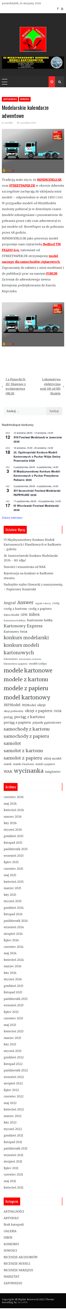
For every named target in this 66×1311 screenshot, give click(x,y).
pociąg (8, 717)
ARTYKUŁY (11, 1218)
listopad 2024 (13, 914)
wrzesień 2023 (13, 1005)
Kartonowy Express (23, 626)
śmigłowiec (53, 771)
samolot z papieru (23, 758)
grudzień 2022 (14, 1057)
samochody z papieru (26, 736)
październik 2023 (15, 999)
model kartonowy (27, 697)
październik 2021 (15, 1148)
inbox (34, 614)
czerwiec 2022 (13, 1096)
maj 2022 (10, 1103)
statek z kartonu (23, 764)
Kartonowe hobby (40, 620)
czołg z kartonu (15, 608)
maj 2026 (10, 803)
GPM (24, 615)
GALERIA (10, 1231)
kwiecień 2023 (13, 1031)
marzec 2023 (12, 1038)
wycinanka (28, 770)
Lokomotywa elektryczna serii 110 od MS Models (50, 386)
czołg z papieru (40, 608)
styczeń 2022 (13, 1129)
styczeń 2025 (13, 901)
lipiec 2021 (11, 1168)
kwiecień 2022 (14, 1109)
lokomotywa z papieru (15, 664)
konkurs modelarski (26, 638)
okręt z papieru (38, 711)
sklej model (52, 758)
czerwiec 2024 (13, 947)
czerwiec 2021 (13, 1174)
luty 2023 (10, 1044)
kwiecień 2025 (14, 881)
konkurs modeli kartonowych (21, 649)
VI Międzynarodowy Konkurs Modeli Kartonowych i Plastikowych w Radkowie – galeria (32, 544)
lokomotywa (11, 659)
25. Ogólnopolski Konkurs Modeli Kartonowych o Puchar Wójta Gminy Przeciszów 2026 (37, 456)
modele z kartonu (26, 679)
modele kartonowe (28, 670)
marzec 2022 (12, 1116)
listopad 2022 (13, 1064)
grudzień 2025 (13, 836)
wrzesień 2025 (14, 855)
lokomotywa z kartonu (30, 659)
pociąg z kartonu (29, 717)
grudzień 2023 (13, 986)
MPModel (12, 705)
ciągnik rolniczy (43, 603)
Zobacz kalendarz (12, 517)
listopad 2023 (13, 992)
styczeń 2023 (12, 1051)
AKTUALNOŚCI (10, 99)
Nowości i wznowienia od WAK (25, 567)
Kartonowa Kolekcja (14, 620)
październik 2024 (16, 921)
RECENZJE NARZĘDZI (18, 1270)
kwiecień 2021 (13, 1187)
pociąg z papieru (17, 722)
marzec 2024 (12, 966)
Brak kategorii (14, 1224)
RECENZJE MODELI (17, 1263)
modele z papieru (26, 688)
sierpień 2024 (13, 934)
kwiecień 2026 (14, 810)
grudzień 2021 (13, 1135)
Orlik (58, 711)
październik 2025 (16, 849)
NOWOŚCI (24, 99)
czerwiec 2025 (13, 868)
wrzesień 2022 (14, 1077)
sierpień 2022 (13, 1083)
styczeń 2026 (13, 829)
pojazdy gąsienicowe (46, 722)
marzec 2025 (12, 888)
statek (8, 764)
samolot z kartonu (23, 750)
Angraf (10, 603)
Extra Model (11, 615)
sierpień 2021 (13, 1161)
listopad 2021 (13, 1142)
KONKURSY (11, 1244)
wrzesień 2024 (14, 927)
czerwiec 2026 (13, 797)
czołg (55, 603)
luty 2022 (10, 1122)
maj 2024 (10, 953)
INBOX (8, 1237)
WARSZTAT (11, 1276)
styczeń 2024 (13, 979)
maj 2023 (10, 1025)
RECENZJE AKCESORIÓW (21, 1257)
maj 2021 (10, 1181)
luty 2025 (10, 894)
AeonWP (22, 1302)
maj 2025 (10, 875)
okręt (41, 705)
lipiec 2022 (11, 1090)
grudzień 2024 (14, 908)
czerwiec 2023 (13, 1018)
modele (9, 122)
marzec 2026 (12, 816)
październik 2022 (16, 1070)
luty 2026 (10, 823)
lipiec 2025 (11, 862)
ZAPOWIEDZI (13, 1283)
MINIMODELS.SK (49, 179)
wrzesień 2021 (13, 1155)
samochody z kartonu (27, 729)
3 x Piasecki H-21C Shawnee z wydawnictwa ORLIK (16, 386)
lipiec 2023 (11, 1012)
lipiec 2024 (11, 940)
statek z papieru (45, 764)
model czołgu (38, 663)
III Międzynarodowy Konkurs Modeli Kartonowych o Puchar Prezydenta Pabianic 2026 (37, 475)
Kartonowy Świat (15, 631)
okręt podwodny (13, 711)
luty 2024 (10, 973)
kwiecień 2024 (14, 960)
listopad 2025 (13, 842)
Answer (25, 602)
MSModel (29, 705)
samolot (12, 743)
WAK (8, 771)
